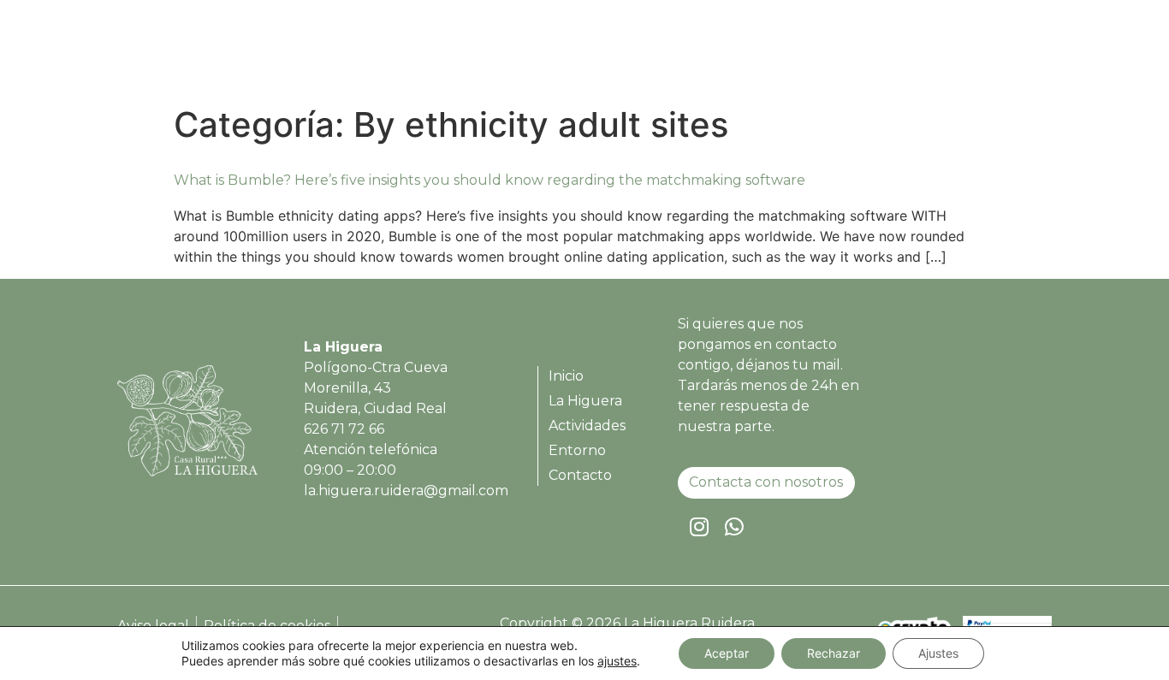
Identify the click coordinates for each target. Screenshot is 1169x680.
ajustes (617, 660)
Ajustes (938, 653)
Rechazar (833, 653)
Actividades (815, 54)
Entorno (910, 54)
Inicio (626, 54)
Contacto (997, 54)
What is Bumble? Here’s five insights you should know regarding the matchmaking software (489, 180)
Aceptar (726, 653)
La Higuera (709, 54)
